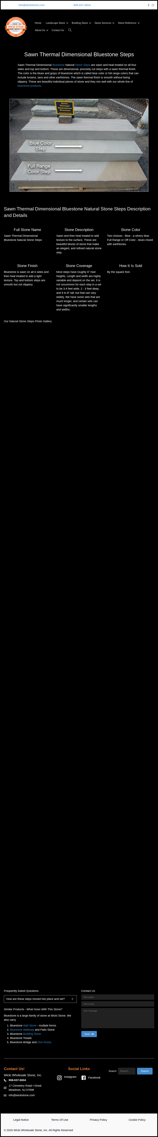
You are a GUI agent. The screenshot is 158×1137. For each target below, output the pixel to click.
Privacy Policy (98, 1119)
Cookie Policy (137, 1119)
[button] (67, 23)
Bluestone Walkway (22, 1029)
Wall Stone (29, 1025)
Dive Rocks (44, 1042)
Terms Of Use (59, 1119)
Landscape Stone (55, 23)
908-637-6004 (82, 5)
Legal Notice (21, 1119)
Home (38, 23)
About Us (40, 30)
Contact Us (58, 30)
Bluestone (58, 64)
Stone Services (103, 23)
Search (112, 1071)
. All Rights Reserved (60, 1130)
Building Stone (80, 23)
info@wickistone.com (32, 5)
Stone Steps (82, 64)
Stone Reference (127, 23)
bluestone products (29, 85)
